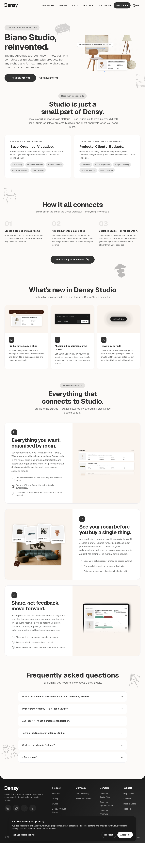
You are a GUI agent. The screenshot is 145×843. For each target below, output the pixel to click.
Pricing (75, 5)
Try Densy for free (20, 77)
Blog (101, 5)
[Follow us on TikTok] (16, 808)
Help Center (88, 5)
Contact (127, 798)
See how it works (48, 77)
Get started (122, 5)
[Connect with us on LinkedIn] (32, 808)
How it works (48, 5)
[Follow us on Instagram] (8, 808)
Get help (127, 809)
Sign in (107, 5)
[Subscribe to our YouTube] (24, 808)
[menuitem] (48, 5)
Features (63, 5)
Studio (55, 804)
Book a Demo (129, 804)
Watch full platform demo (70, 259)
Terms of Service (83, 798)
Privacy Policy (82, 793)
